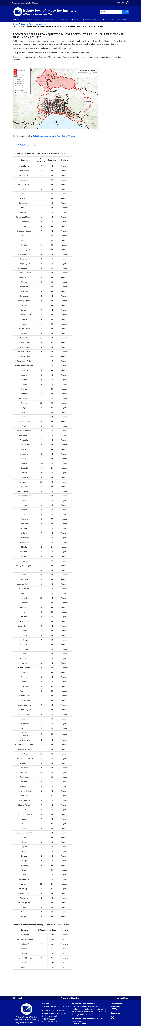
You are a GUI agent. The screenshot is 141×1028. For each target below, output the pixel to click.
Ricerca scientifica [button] (31, 20)
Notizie (75, 20)
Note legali (17, 998)
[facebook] (113, 1017)
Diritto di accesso (79, 1024)
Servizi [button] (64, 20)
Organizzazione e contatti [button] (93, 20)
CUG (111, 20)
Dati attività (123, 20)
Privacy (114, 1009)
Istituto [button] (15, 20)
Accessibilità (122, 998)
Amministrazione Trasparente (84, 1004)
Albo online (115, 1006)
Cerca (126, 12)
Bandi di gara (116, 1004)
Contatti (45, 1004)
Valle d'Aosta (32, 3)
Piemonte (16, 3)
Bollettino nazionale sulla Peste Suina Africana (54, 136)
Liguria (23, 3)
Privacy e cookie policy (70, 998)
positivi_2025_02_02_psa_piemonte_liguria (26, 145)
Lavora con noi (50, 20)
